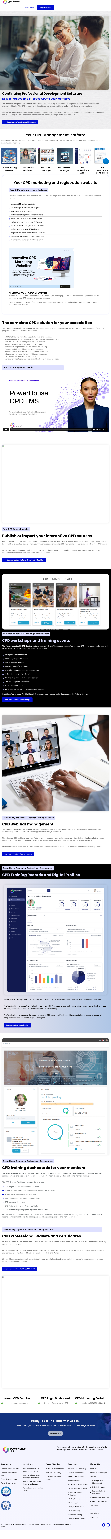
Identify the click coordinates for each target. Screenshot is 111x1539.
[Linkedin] (108, 1525)
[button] (18, 2)
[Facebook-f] (103, 1525)
